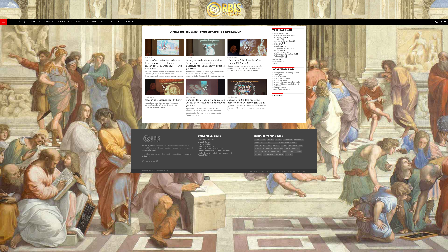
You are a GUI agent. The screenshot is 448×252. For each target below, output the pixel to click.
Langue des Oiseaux (261, 151)
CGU (299, 171)
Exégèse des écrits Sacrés (285, 54)
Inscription (49, 22)
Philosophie (279, 56)
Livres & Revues (279, 76)
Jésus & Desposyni (295, 145)
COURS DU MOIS (259, 140)
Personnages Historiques (286, 143)
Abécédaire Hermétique (284, 35)
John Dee (289, 154)
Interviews (277, 61)
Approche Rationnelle (284, 48)
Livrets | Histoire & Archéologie (286, 82)
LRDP (117, 22)
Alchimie (277, 46)
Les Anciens (278, 148)
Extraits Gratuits (64, 22)
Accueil (12, 22)
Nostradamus (269, 154)
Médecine (257, 154)
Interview (280, 154)
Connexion (35, 22)
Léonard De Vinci (295, 151)
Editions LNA (128, 22)
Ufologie (277, 43)
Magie (285, 151)
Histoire (277, 39)
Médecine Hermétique (283, 41)
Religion (276, 145)
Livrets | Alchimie (279, 80)
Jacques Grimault (149, 150)
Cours (78, 22)
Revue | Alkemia (279, 87)
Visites (103, 22)
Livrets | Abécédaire (281, 78)
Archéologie (279, 37)
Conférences (90, 22)
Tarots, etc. (279, 58)
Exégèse (269, 148)
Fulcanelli (267, 145)
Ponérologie (259, 148)
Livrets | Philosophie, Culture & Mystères (285, 85)
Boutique (23, 22)
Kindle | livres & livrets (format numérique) (285, 74)
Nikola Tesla (275, 151)
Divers (275, 59)
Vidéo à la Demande (281, 89)
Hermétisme (270, 143)
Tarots (278, 140)
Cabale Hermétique (282, 52)
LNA (110, 22)
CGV (304, 171)
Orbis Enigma (147, 146)
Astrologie (278, 50)
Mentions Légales (289, 171)
